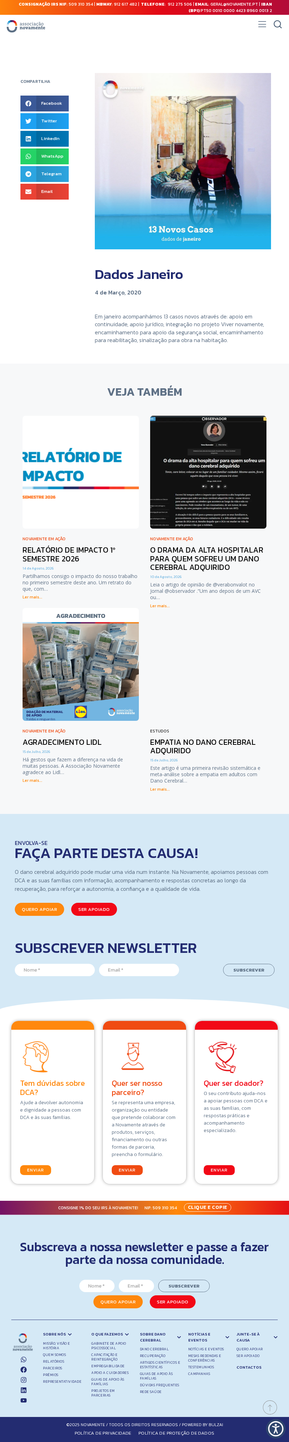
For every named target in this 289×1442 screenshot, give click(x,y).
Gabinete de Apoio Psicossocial (108, 1346)
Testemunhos (201, 1367)
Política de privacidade (103, 1433)
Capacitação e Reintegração (104, 1357)
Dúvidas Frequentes (159, 1385)
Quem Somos (54, 1354)
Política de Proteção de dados (177, 1433)
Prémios (51, 1374)
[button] (262, 26)
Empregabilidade (108, 1366)
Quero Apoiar (249, 1349)
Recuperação (153, 1355)
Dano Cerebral (154, 1349)
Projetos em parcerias (103, 1393)
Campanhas (199, 1373)
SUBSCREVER (248, 970)
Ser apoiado (248, 1355)
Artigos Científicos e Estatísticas (160, 1365)
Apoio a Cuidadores (110, 1372)
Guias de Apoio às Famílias (107, 1382)
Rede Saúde (151, 1391)
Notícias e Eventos (206, 1349)
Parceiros (52, 1368)
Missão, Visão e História (56, 1346)
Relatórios (53, 1361)
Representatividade (62, 1381)
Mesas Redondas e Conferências (204, 1358)
